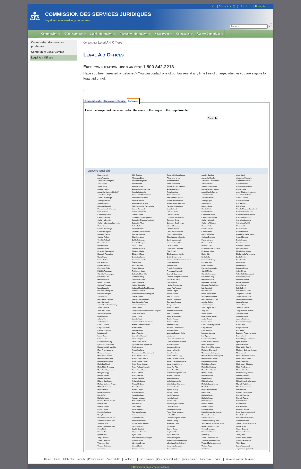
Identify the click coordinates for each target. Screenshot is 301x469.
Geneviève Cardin (138, 279)
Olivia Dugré (136, 406)
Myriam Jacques (138, 392)
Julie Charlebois (173, 313)
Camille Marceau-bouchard (246, 209)
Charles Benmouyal (104, 229)
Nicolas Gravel (241, 401)
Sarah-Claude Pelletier (140, 423)
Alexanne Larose (173, 181)
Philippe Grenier (207, 409)
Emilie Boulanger (138, 257)
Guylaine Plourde (242, 282)
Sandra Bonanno (242, 421)
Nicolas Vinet (102, 404)
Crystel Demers (242, 237)
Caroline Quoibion (104, 215)
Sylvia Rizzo (136, 435)
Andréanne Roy (103, 189)
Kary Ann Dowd (103, 327)
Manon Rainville (242, 344)
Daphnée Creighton (174, 243)
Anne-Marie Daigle (104, 195)
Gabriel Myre (241, 271)
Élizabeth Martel (138, 254)
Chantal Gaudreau (174, 226)
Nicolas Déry (171, 401)
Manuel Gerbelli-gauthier (106, 347)
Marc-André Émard (243, 347)
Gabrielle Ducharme (174, 274)
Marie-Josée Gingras (139, 364)
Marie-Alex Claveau (104, 356)
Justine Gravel (102, 322)
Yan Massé (101, 449)
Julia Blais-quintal (104, 313)
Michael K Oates (138, 384)
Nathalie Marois (207, 398)
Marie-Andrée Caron (139, 356)
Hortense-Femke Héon (209, 285)
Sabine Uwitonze (207, 418)
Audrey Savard (103, 203)
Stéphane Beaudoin (139, 432)
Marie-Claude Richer (105, 361)
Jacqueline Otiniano (243, 294)
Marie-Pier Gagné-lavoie (106, 370)
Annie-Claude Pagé (104, 198)
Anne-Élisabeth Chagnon (246, 192)
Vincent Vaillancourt (174, 446)
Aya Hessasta (241, 203)
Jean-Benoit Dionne (209, 296)
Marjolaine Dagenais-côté (176, 373)
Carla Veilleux (102, 212)
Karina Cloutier (103, 325)
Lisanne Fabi (102, 339)
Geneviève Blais (103, 279)
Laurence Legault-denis (176, 333)
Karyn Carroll (102, 175)
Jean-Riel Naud (103, 302)
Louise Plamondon (208, 339)
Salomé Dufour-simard (244, 418)
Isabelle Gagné (172, 291)
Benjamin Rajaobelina (175, 206)
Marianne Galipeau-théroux (246, 350)
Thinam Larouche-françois (142, 438)
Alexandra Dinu (138, 178)
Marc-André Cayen (174, 347)
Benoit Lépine (206, 206)
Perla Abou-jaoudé (174, 409)
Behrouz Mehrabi (104, 206)
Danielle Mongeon (139, 243)
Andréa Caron (137, 186)
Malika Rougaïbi (207, 344)
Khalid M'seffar (172, 330)
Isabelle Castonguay (105, 291)
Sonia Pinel (101, 429)
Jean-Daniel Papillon (105, 299)
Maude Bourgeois (104, 378)
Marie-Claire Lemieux (140, 359)
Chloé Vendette (242, 232)
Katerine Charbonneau (175, 327)
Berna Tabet (240, 206)
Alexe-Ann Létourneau (210, 181)
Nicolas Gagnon (207, 401)
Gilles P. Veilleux (138, 282)
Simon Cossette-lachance (246, 423)
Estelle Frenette (173, 262)
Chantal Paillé (206, 226)
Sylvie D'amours (173, 435)
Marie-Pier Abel (172, 367)
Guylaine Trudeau (104, 285)
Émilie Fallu (205, 257)
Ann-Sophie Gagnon (175, 198)
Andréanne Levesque (244, 186)
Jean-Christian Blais (243, 296)
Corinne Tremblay (208, 237)
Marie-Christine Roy (105, 359)
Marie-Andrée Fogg (174, 356)
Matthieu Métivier (242, 375)
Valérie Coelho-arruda (209, 438)
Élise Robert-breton (243, 251)
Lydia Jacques (241, 342)
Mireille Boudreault (243, 387)
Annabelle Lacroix (139, 192)
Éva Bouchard (206, 262)
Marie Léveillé (241, 353)
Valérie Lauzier (137, 440)
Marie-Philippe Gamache (141, 367)
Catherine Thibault (208, 223)
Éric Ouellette (241, 260)
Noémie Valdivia (103, 406)
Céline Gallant (137, 226)
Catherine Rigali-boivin (175, 223)
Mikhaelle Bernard (104, 387)
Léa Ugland (205, 336)
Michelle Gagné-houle (209, 384)
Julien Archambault (174, 316)
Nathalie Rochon (242, 398)
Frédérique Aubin (138, 271)
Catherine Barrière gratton (142, 217)
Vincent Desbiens (104, 446)
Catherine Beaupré (243, 217)
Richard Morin (172, 415)
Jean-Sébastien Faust (140, 302)
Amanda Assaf (207, 183)
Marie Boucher (172, 353)
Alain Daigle (240, 175)
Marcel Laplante (138, 350)
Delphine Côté (206, 246)
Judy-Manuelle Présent (244, 311)
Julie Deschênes (242, 313)
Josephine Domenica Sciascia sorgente (146, 311)
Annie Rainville (207, 195)
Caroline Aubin (172, 212)
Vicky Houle (240, 443)
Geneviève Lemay (173, 279)
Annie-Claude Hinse (243, 195)
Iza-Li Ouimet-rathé (208, 294)
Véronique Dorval (138, 443)
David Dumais (102, 246)
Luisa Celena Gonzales (209, 342)
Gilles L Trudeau (103, 282)
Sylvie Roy (205, 435)
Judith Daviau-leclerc (175, 311)
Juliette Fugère (137, 319)
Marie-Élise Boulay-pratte (176, 361)
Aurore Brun (206, 203)
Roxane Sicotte (138, 418)
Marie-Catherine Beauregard (212, 356)
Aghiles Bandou (207, 175)
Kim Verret (240, 330)
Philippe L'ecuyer (242, 409)
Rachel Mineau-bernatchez (211, 412)
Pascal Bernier (241, 406)
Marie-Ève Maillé (242, 361)
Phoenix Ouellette (104, 412)
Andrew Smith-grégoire (141, 189)
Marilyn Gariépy (103, 373)
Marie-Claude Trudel (139, 361)
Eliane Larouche (242, 248)
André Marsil (102, 186)
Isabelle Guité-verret (243, 291)
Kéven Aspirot (137, 330)
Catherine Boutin (104, 220)
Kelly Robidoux (242, 327)
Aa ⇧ (244, 6)
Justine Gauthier (242, 319)
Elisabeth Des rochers (105, 251)
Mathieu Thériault (173, 375)
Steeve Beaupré (242, 429)
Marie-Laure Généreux (244, 364)
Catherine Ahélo (103, 217)
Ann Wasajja (241, 189)
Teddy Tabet (240, 435)
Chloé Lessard (206, 232)
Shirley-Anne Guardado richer (212, 423)
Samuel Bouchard (139, 421)
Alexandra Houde (208, 178)
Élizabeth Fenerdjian (105, 254)
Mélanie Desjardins (243, 378)
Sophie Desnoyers (208, 429)
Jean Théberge (137, 296)
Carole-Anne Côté (139, 212)
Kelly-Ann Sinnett (104, 330)
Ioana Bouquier (103, 288)
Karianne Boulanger (243, 322)
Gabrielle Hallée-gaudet (245, 274)
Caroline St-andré (208, 215)
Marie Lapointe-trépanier (210, 353)
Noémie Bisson (207, 404)
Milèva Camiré (137, 387)
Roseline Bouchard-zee (106, 418)
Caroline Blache (207, 212)
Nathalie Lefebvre (138, 398)
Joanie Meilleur (103, 308)
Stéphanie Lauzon (243, 432)
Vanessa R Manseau (243, 440)
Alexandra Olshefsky (244, 178)
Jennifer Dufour (207, 302)
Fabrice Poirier (137, 265)
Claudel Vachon (103, 237)
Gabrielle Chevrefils (139, 274)
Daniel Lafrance (207, 240)
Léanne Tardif (241, 336)
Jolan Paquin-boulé (208, 308)
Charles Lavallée (173, 229)
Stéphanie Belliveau (208, 432)
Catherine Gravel (173, 220)
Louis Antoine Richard (175, 339)
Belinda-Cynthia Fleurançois (143, 206)
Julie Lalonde (102, 316)
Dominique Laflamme (175, 248)
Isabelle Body (241, 288)
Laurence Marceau (208, 333)
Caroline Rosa (137, 215)
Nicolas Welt (136, 404)
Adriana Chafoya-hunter (176, 175)
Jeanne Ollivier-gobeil (209, 299)
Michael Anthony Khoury (107, 384)
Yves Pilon (205, 449)
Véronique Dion (103, 443)
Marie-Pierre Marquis (174, 370)
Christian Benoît (103, 234)
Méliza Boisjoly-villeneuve (246, 381)
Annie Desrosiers (173, 195)
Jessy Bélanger (207, 305)
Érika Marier (136, 262)
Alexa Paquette (103, 178)
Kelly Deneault (206, 327)
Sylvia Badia (101, 435)
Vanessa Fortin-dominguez (177, 440)
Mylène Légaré (137, 389)
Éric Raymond (102, 262)
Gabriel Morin (206, 271)
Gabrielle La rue (103, 277)
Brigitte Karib (172, 209)
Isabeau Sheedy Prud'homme (143, 288)
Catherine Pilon (138, 223)
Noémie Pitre (241, 404)
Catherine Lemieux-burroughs (108, 223)
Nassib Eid (101, 395)
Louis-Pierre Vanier (139, 342)
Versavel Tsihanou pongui (211, 443)
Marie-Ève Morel (103, 364)
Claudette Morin (138, 237)
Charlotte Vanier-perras (141, 232)
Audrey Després (138, 200)
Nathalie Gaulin (207, 395)
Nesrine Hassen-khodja (106, 401)
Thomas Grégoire (173, 438)
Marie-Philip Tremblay (105, 367)
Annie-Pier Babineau (140, 198)
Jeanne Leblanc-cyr (174, 299)
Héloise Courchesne (174, 285)
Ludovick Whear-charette (176, 342)
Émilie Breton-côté (174, 257)
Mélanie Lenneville (174, 381)
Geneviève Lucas (207, 279)
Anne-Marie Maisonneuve (141, 195)
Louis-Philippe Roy (104, 342)
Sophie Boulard (138, 429)
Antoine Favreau (207, 198)
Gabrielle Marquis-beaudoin (177, 277)
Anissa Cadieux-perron (210, 189)
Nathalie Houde (103, 398)
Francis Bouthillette (174, 268)
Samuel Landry (172, 421)
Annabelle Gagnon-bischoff (108, 192)
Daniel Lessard (241, 240)
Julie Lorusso (137, 316)
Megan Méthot (207, 378)
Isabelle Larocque (104, 294)
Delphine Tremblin (243, 246)
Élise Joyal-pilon (207, 251)
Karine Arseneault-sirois (141, 325)
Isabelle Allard (206, 288)
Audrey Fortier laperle (175, 200)
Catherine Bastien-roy (175, 217)
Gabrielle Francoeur (208, 274)
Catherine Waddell (243, 223)
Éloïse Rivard (102, 257)
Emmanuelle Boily (208, 260)
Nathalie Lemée (172, 398)
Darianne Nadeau (207, 243)
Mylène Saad (241, 389)
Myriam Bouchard (104, 392)
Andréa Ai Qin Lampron (176, 186)
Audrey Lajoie (206, 200)
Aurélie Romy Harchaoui (176, 203)
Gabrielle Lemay (138, 277)
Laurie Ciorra (102, 336)
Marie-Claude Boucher (175, 359)
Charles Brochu (138, 229)
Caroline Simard (173, 215)
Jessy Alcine (171, 305)
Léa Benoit (171, 336)
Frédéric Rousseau (104, 271)
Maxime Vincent (173, 378)
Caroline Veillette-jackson (245, 215)
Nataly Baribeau (138, 395)
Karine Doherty (172, 325)
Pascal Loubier (103, 409)
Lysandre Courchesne (105, 344)
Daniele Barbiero (103, 243)
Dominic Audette (138, 248)
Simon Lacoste (137, 426)
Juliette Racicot (173, 319)
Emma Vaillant (102, 260)
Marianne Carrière (173, 350)
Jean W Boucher (173, 296)
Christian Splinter (138, 234)
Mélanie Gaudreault (104, 381)
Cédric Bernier (102, 226)
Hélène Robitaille (138, 285)
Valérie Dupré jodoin (244, 438)
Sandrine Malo (102, 423)
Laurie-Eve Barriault (139, 336)
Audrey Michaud (242, 200)
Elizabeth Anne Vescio (175, 254)
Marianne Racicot (104, 353)
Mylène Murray (172, 389)
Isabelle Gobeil (206, 291)
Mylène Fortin (102, 389)
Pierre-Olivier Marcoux (175, 412)
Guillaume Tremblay (208, 282)
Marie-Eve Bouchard (209, 361)
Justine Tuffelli (172, 322)
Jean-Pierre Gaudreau (244, 299)
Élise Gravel (171, 251)
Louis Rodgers (137, 339)
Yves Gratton (172, 449)
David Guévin (137, 246)
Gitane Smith (172, 282)
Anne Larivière (172, 192)
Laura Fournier (137, 333)
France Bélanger (138, 268)
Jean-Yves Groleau (174, 302)
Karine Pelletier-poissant (210, 325)
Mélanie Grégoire (138, 381)
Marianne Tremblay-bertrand (143, 353)
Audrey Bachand (103, 200)
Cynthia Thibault (103, 240)
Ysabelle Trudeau (138, 449)
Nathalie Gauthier (242, 395)
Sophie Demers (172, 429)
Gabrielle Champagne (105, 274)
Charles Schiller (207, 229)
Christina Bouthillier (174, 234)
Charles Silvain (241, 229)
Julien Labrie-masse (208, 316)
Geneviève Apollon (243, 277)
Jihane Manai (241, 305)
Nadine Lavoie (172, 392)
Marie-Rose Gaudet (208, 370)
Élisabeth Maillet (138, 251)
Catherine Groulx (207, 220)
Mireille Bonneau (207, 387)
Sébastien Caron (173, 423)
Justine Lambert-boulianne (142, 322)
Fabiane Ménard (103, 265)
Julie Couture (206, 313)
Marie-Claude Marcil (243, 359)
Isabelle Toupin (172, 294)
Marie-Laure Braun (208, 364)
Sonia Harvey (241, 426)
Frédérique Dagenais (174, 271)
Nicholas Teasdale (138, 401)
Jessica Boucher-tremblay (107, 305)
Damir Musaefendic (174, 240)
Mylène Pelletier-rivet (209, 389)
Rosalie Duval (241, 415)
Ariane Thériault (242, 198)
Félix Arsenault (207, 265)
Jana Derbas (102, 296)
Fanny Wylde (172, 265)
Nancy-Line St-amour (244, 392)
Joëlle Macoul (137, 308)
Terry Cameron (103, 438)
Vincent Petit (137, 446)
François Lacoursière (209, 268)
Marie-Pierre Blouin (139, 370)
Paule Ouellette (137, 409)
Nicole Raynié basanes (175, 404)
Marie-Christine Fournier (245, 356)
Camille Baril (206, 209)
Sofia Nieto (171, 426)
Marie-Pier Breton (243, 367)
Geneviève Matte (242, 279)
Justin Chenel (206, 319)
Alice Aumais (137, 183)
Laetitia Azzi (102, 333)
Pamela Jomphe (207, 406)
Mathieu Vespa (207, 375)
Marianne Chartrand (209, 350)
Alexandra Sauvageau (105, 181)
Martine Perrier (137, 375)
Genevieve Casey (207, 277)
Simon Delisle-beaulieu (106, 426)
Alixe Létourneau (173, 183)
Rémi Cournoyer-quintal (245, 412)
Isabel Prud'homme (174, 288)
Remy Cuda (101, 415)
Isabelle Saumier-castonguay (143, 294)
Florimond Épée (103, 268)
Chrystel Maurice (207, 234)
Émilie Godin (241, 257)
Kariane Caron (206, 322)
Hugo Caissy (241, 285)
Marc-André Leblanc (105, 350)
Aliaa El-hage (102, 183)
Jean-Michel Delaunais (140, 299)
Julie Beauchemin (138, 313)
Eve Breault (240, 262)
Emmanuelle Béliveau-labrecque (179, 260)
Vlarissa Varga (206, 446)
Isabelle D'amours (138, 291)
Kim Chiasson (206, 330)
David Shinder (172, 246)
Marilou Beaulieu (242, 370)
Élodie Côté (205, 254)
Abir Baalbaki (137, 175)
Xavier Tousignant (243, 446)
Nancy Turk (205, 392)
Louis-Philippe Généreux (245, 339)
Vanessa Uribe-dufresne (210, 440)
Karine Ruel (240, 325)
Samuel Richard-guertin (210, 421)
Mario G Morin (137, 373)
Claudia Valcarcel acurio (176, 237)
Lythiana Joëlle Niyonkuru (142, 344)
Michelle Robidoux (243, 384)
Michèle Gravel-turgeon (175, 384)
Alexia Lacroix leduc (243, 181)
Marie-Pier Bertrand (208, 367)
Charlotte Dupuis (104, 232)
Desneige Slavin (103, 248)
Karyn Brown (137, 327)
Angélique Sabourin (174, 189)
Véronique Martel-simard (176, 443)
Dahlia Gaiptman (138, 240)
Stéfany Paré (102, 432)
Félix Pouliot (241, 265)
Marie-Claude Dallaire (209, 359)
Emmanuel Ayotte (139, 260)
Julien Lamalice (242, 316)
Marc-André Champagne (210, 347)
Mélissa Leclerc (207, 381)
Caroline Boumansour (244, 212)
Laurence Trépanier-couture (246, 333)
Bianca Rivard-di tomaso (106, 209)
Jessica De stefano (139, 305)
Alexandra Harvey (173, 178)
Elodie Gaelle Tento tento (245, 254)
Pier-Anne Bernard (139, 412)
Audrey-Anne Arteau (140, 203)
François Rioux (242, 268)
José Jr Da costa (103, 311)
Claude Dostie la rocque (245, 234)
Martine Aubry (206, 373)
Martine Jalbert (103, 375)
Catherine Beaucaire (209, 217)
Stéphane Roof (172, 432)
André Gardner (242, 183)
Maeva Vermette (173, 344)
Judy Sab (204, 311)
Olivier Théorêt (172, 406)
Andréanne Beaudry (209, 186)
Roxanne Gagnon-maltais (176, 418)
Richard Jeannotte (139, 415)
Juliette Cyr (101, 319)
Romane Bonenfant (208, 415)
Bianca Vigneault (138, 209)
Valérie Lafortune (103, 440)
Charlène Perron (242, 226)
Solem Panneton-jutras (210, 426)
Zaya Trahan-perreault (244, 449)
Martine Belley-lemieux (244, 373)
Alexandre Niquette (139, 181)
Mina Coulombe (173, 387)
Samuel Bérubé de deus (106, 421)
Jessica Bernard (242, 302)
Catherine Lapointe (243, 220)
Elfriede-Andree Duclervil (210, 248)
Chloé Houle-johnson (175, 232)
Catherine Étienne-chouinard (143, 220)
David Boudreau (242, 243)
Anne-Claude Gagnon (209, 192)
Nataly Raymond (173, 395)
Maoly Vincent (137, 347)
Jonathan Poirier (242, 308)
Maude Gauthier (138, 378)
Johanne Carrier (173, 308)
